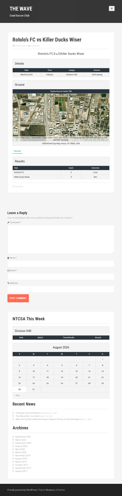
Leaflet (17, 137)
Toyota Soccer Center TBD (61, 91)
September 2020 (23, 443)
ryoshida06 (34, 46)
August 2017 (21, 471)
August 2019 (21, 458)
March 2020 (20, 452)
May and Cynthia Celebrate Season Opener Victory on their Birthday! (47, 419)
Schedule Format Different (28, 413)
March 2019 (20, 462)
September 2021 (23, 437)
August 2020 (21, 446)
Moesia (49, 490)
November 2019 (22, 455)
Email (13, 270)
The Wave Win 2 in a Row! (27, 416)
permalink (18, 186)
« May (17, 395)
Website (14, 283)
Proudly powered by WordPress (22, 490)
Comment (15, 222)
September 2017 (23, 468)
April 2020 (20, 449)
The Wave (21, 9)
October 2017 (21, 465)
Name (13, 258)
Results (17, 151)
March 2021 (20, 440)
